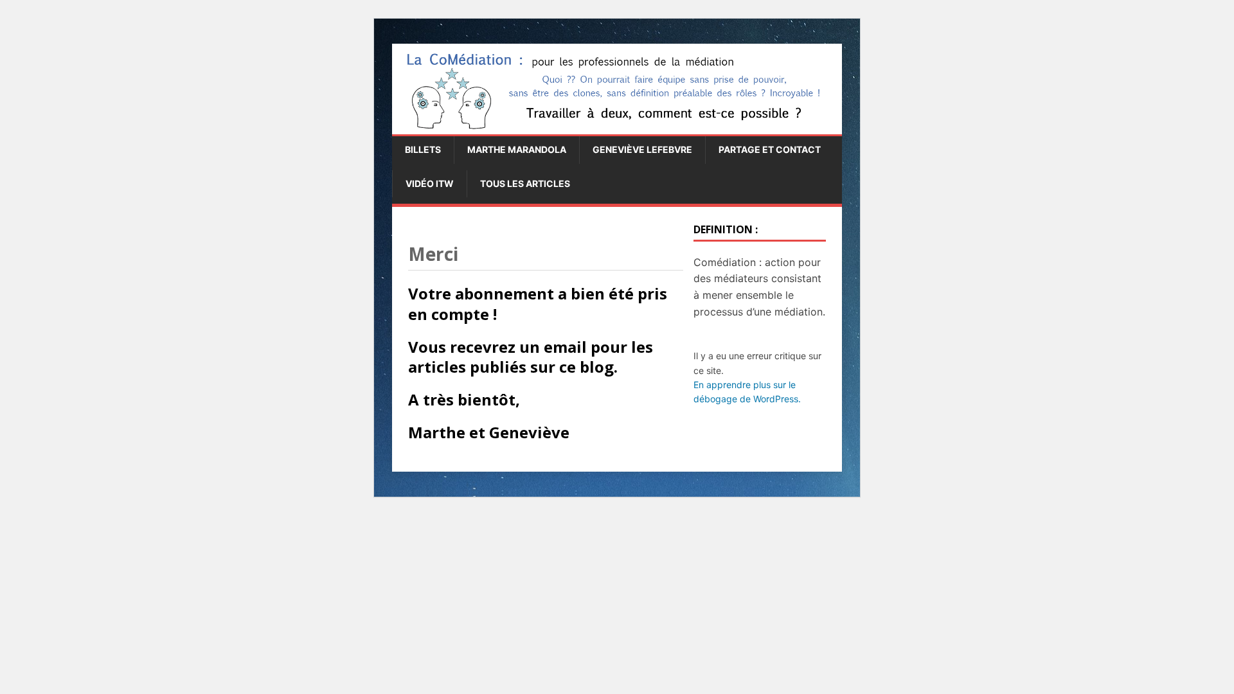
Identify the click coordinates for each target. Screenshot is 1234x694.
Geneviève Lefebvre (642, 149)
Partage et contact (770, 149)
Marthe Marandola (516, 149)
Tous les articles (525, 183)
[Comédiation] (617, 128)
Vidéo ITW (430, 183)
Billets (423, 149)
